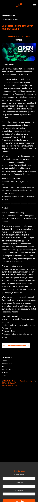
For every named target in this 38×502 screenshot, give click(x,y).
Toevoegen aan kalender (16, 345)
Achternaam (19, 490)
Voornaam (19, 483)
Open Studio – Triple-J (27, 381)
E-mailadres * (19, 475)
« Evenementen (8, 16)
